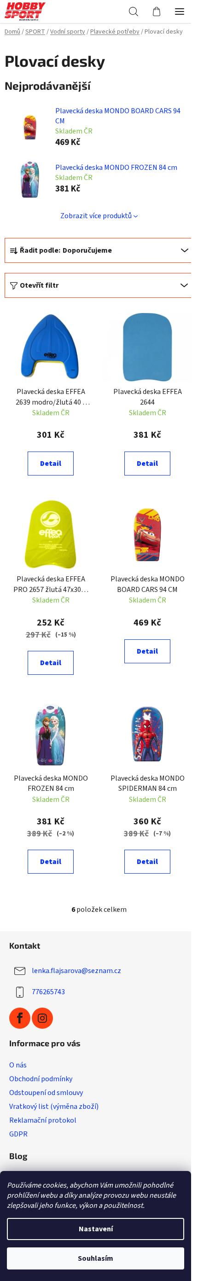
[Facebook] (19, 1018)
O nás (18, 1065)
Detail (50, 463)
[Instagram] (42, 1018)
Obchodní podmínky (40, 1079)
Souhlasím (95, 1258)
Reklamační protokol (42, 1120)
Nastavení (96, 1229)
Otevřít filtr (39, 285)
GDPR (18, 1134)
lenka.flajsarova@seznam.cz (76, 971)
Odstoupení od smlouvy (46, 1093)
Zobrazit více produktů (96, 216)
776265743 (48, 992)
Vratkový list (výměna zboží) (54, 1106)
